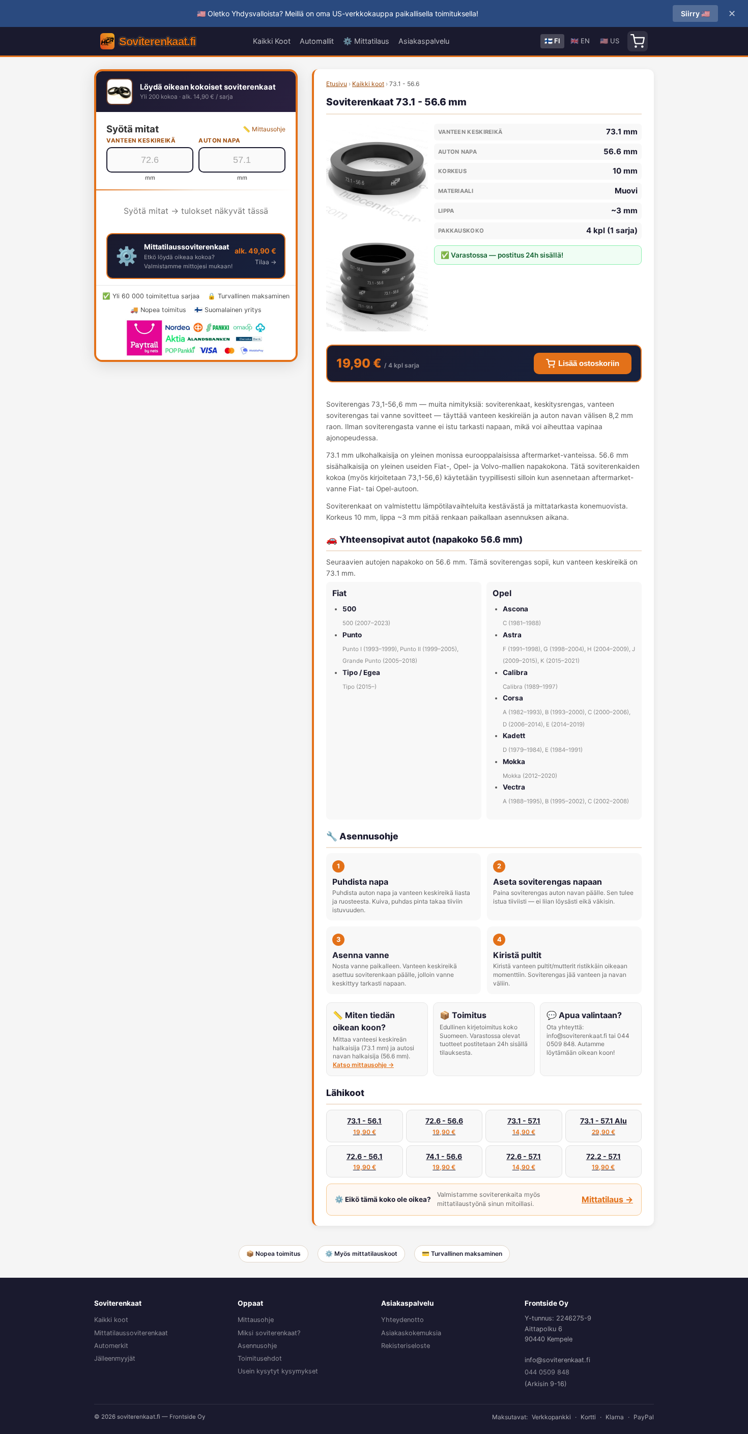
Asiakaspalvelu (423, 41)
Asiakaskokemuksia (411, 1333)
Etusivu (336, 84)
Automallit (317, 41)
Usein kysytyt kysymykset (278, 1371)
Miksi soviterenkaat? (269, 1333)
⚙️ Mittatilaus (366, 41)
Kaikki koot (368, 84)
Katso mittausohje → (363, 1065)
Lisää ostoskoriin (588, 363)
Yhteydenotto (402, 1320)
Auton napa (219, 140)
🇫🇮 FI (552, 41)
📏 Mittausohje (264, 129)
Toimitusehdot (260, 1358)
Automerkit (111, 1345)
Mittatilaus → (607, 1199)
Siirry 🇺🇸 (695, 13)
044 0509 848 (547, 1372)
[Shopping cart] (637, 41)
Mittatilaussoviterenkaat (131, 1333)
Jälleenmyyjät (114, 1358)
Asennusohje (257, 1345)
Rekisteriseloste (405, 1345)
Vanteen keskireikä (141, 140)
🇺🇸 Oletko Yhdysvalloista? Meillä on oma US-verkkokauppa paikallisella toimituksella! (337, 13)
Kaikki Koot (272, 41)
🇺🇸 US (609, 41)
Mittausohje (256, 1320)
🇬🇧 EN (580, 41)
